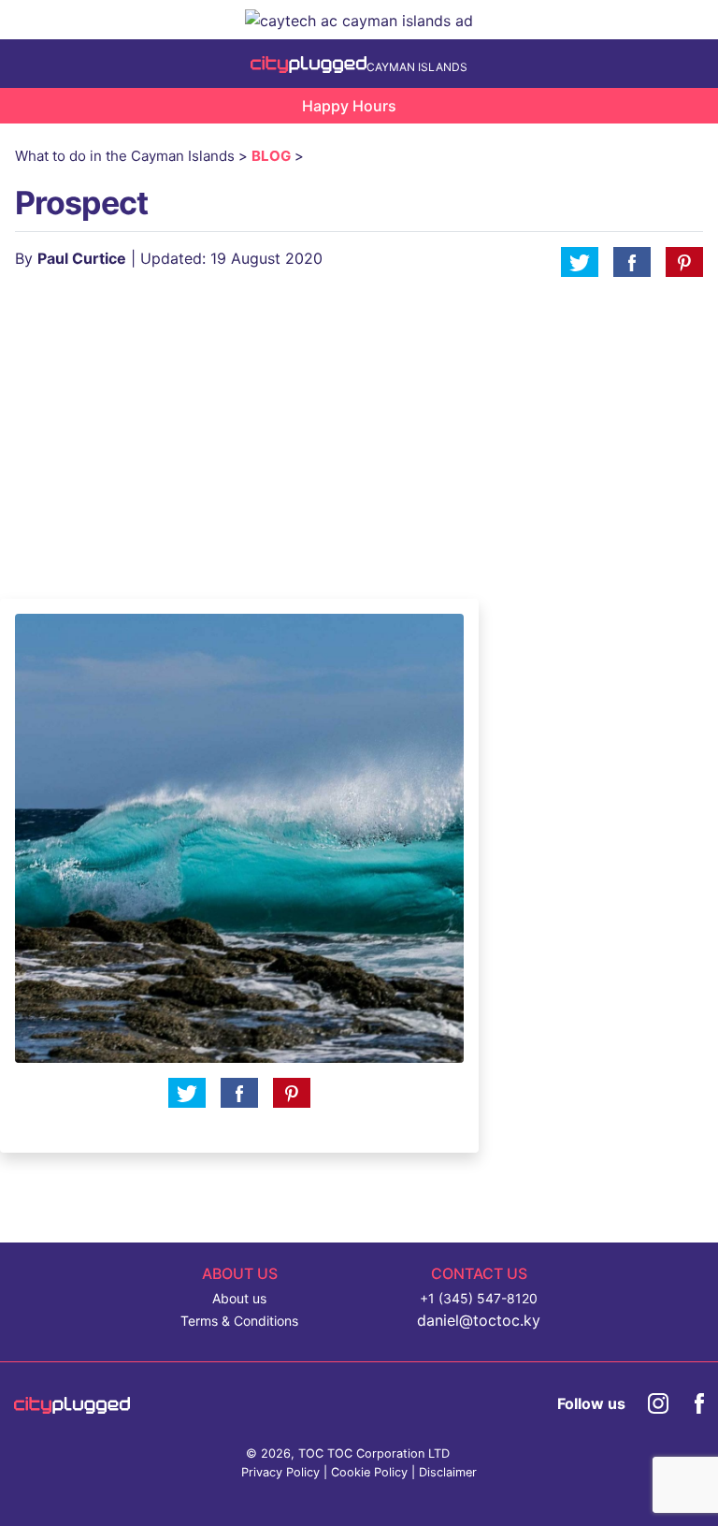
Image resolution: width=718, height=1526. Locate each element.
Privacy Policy (280, 1472)
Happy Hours (349, 105)
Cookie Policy (369, 1472)
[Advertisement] (538, 415)
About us (239, 1298)
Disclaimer (448, 1472)
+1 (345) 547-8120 (479, 1298)
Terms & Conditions (239, 1321)
